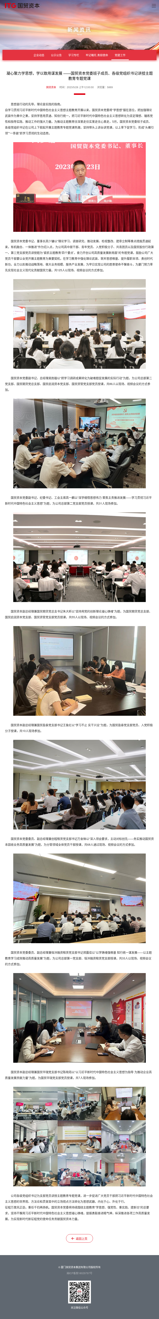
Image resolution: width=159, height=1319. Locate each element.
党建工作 (120, 55)
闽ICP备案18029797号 (79, 1273)
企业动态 (39, 55)
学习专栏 (73, 55)
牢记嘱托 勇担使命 (97, 55)
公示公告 (56, 55)
